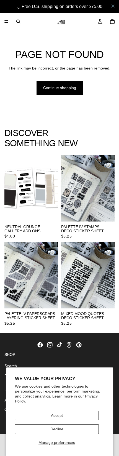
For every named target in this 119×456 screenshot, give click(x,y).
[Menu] (6, 21)
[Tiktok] (59, 345)
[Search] (18, 21)
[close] (113, 6)
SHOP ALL (105, 145)
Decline (56, 429)
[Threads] (69, 345)
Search (10, 365)
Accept (57, 415)
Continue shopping (59, 88)
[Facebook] (40, 345)
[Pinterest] (79, 345)
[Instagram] (49, 345)
